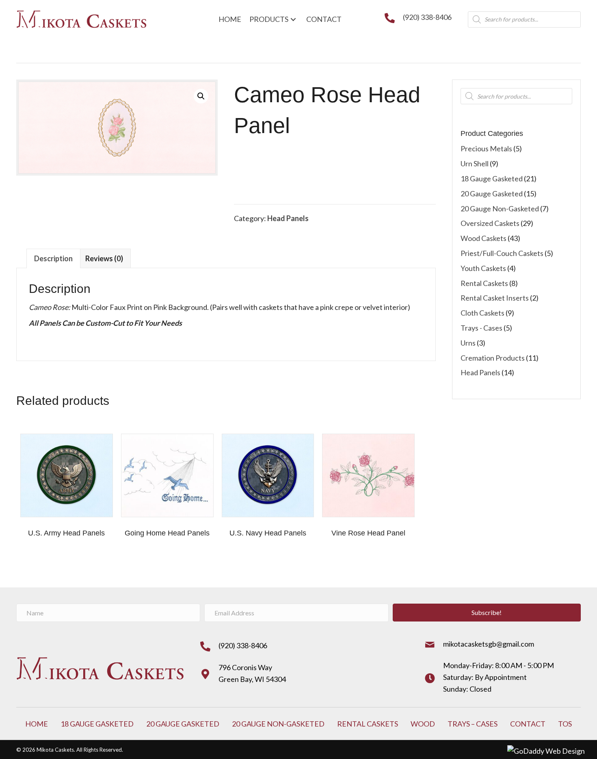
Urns (468, 342)
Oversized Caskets (490, 223)
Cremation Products (493, 357)
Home (36, 723)
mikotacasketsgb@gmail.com (488, 643)
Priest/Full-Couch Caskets (502, 253)
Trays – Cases (473, 723)
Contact (527, 723)
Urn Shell (475, 163)
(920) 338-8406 (427, 17)
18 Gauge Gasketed (492, 178)
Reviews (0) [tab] (104, 258)
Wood (423, 723)
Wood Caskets (483, 238)
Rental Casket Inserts (495, 297)
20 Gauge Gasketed (492, 193)
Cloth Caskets (482, 312)
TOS (565, 723)
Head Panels (288, 218)
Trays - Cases (481, 327)
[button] (201, 96)
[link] (229, 19)
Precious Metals (486, 148)
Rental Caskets (484, 283)
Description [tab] (53, 258)
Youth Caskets (483, 268)
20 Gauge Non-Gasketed (500, 208)
